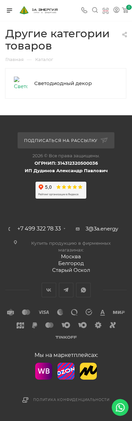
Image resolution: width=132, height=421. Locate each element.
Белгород (71, 263)
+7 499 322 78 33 (39, 229)
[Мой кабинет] (116, 10)
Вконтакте (49, 290)
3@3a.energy (102, 228)
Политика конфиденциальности (71, 400)
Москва (71, 256)
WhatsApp (83, 290)
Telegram (66, 290)
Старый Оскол (71, 270)
